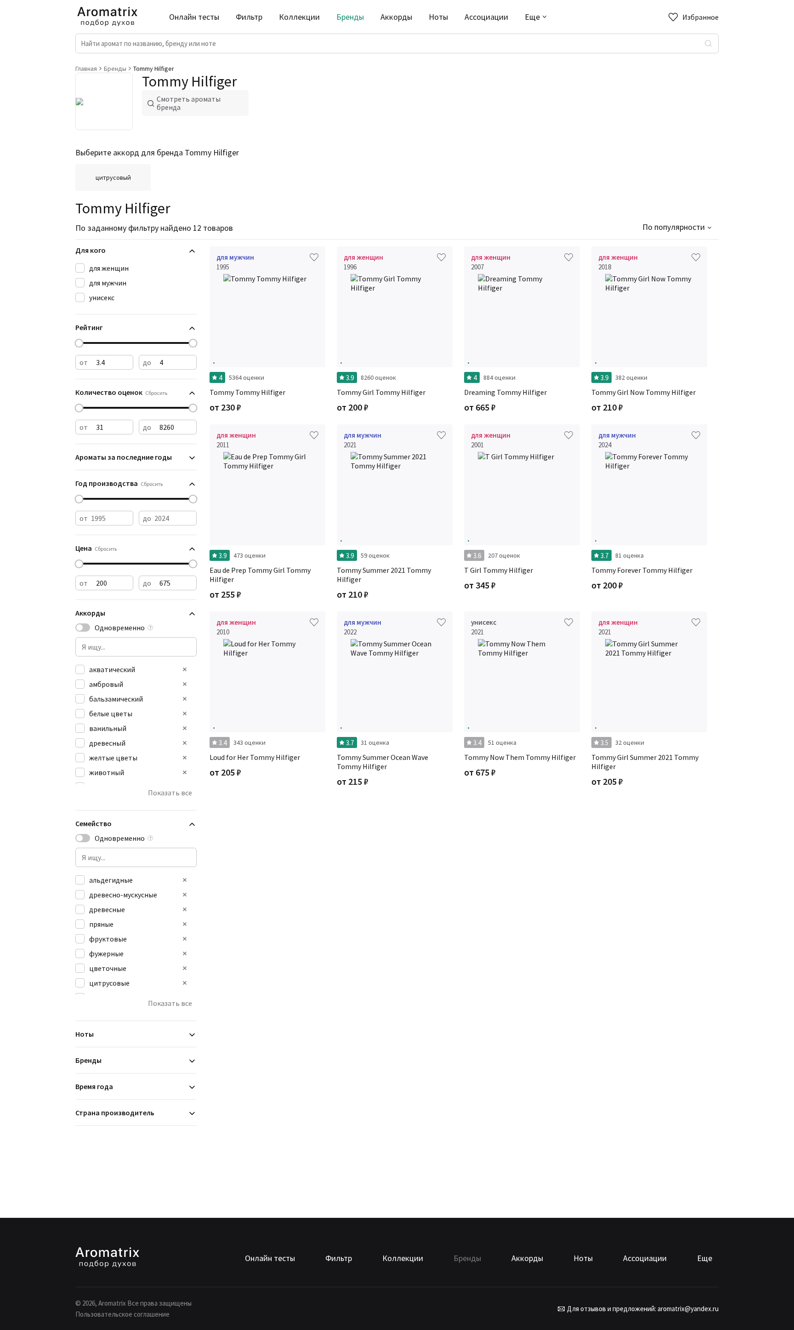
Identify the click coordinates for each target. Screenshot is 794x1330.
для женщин (109, 268)
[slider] (79, 343)
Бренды (350, 16)
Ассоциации (486, 16)
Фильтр (249, 16)
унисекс (101, 297)
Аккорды (396, 16)
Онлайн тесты (194, 16)
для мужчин (107, 282)
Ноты (438, 16)
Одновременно (120, 627)
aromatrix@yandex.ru (687, 1308)
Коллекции (299, 16)
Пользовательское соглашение (122, 1314)
